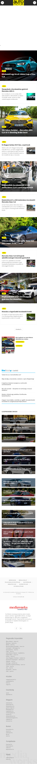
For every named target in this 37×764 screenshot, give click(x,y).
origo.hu (8, 684)
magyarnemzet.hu (11, 679)
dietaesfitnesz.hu (10, 716)
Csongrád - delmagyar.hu (13, 648)
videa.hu (8, 747)
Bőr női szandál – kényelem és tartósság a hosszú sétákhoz (17, 389)
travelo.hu (8, 714)
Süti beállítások (18, 586)
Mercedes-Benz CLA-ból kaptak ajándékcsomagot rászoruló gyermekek (16, 257)
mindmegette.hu (10, 712)
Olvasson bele (20, 341)
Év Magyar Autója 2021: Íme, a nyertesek (16, 145)
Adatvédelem (27, 582)
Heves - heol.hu (10, 656)
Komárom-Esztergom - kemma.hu (15, 659)
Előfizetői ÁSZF (23, 584)
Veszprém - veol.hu (11, 669)
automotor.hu (9, 704)
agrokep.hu (9, 694)
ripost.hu (8, 731)
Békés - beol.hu (10, 644)
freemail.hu (9, 744)
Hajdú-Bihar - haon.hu (12, 654)
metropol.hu (9, 732)
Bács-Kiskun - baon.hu (12, 641)
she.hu (8, 736)
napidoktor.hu (9, 711)
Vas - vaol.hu (9, 668)
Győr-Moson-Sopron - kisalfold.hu (15, 653)
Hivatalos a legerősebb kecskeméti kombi (17, 312)
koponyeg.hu (9, 746)
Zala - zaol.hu (10, 671)
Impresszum (12, 580)
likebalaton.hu (10, 709)
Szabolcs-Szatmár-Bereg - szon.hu (15, 664)
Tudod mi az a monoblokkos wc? (11, 375)
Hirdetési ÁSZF (12, 584)
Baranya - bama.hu (11, 643)
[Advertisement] (18, 25)
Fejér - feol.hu (10, 651)
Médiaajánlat (23, 580)
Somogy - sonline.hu (11, 663)
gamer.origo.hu (10, 707)
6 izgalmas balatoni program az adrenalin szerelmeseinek (14, 383)
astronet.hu (9, 703)
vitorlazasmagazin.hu (12, 717)
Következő (18, 329)
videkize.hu (9, 719)
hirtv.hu (8, 682)
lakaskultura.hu (10, 706)
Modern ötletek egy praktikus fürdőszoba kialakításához (14, 395)
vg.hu (7, 693)
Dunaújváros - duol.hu (12, 649)
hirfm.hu (8, 759)
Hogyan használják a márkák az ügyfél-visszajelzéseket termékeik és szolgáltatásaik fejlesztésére (18, 400)
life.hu (7, 734)
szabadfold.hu (10, 681)
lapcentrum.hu (10, 749)
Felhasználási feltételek (12, 582)
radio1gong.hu (10, 757)
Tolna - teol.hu (10, 666)
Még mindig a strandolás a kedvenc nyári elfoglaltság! (18, 379)
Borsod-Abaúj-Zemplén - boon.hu (15, 646)
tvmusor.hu (9, 721)
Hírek (4, 86)
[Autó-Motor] (18, 2)
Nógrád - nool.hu (10, 661)
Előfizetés (19, 345)
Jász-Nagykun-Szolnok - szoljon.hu (15, 658)
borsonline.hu (9, 729)
